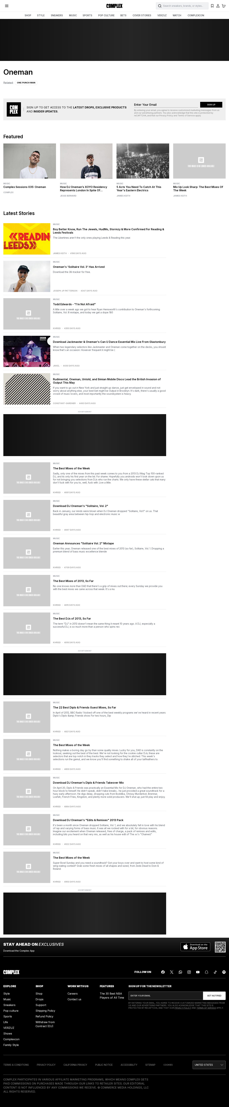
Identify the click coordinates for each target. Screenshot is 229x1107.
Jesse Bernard (68, 196)
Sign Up (211, 104)
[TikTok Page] (215, 972)
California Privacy (75, 1064)
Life (5, 1022)
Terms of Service (186, 115)
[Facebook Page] (163, 972)
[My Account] (218, 6)
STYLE (41, 15)
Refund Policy (44, 1016)
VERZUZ (162, 15)
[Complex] (114, 6)
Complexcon (11, 1039)
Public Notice (104, 1064)
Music (6, 183)
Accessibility (129, 1064)
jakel (56, 366)
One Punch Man (26, 82)
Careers (73, 993)
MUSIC (73, 15)
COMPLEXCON (196, 15)
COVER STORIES (142, 15)
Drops (39, 999)
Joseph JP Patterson (65, 291)
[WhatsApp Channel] (180, 972)
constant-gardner (64, 403)
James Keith (123, 196)
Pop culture (10, 1010)
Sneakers (9, 1005)
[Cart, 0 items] (224, 6)
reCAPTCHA (140, 115)
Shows (7, 1033)
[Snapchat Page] (206, 972)
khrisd (57, 328)
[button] (209, 1065)
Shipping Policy (45, 1010)
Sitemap (150, 1064)
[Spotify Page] (224, 972)
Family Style (11, 1045)
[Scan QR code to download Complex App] (220, 947)
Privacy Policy (166, 115)
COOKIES (168, 1065)
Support (41, 1005)
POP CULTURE (106, 15)
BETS (123, 15)
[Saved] (212, 6)
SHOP (28, 15)
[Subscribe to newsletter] (214, 996)
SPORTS (87, 15)
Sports (7, 1016)
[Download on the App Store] (195, 947)
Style (6, 993)
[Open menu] (6, 6)
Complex (8, 192)
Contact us (74, 999)
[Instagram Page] (189, 972)
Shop (39, 993)
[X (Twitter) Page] (171, 972)
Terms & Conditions (16, 1064)
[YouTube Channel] (197, 972)
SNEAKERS (57, 15)
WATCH (177, 15)
